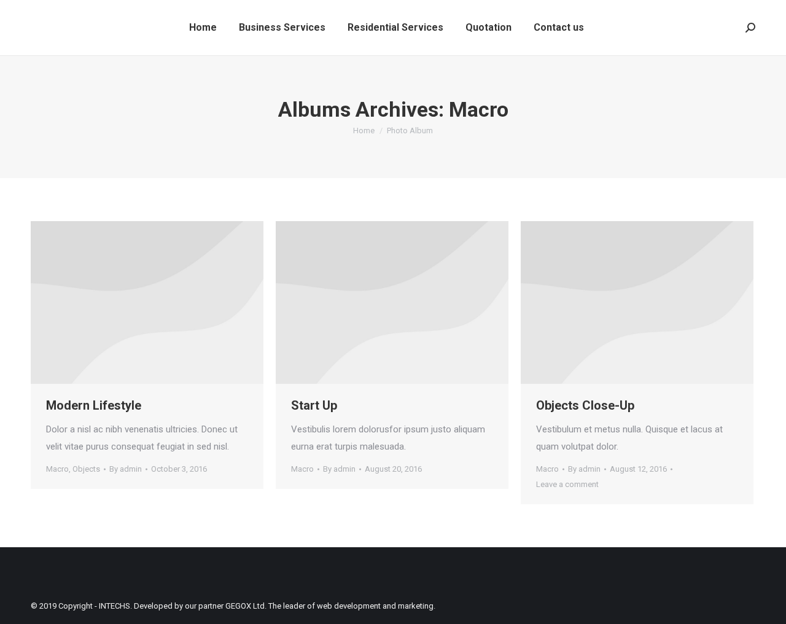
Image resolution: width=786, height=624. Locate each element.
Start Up (314, 405)
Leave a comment (567, 484)
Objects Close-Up (585, 405)
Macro (57, 469)
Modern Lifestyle (93, 405)
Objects (86, 469)
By (125, 469)
